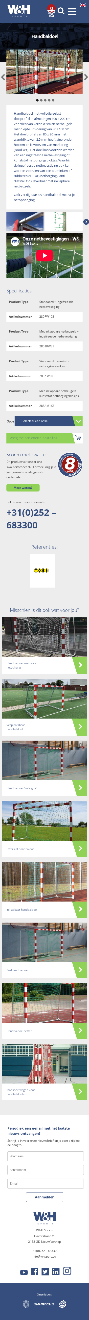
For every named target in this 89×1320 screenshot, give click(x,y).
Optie (10, 421)
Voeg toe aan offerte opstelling (33, 438)
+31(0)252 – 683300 (31, 518)
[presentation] (2, 77)
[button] (36, 98)
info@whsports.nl (44, 1256)
